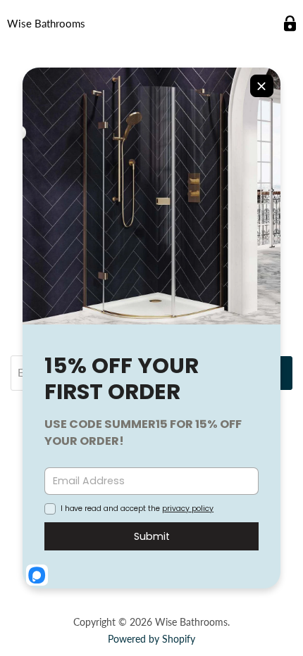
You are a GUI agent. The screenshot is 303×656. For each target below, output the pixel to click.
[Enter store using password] (290, 23)
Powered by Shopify (151, 639)
